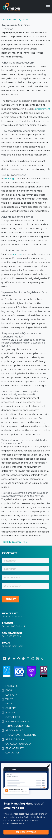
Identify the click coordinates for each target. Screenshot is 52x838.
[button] (48, 765)
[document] (26, 419)
